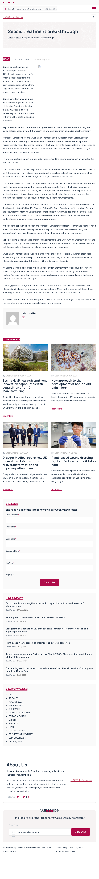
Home (10, 37)
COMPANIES (14, 709)
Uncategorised (16, 741)
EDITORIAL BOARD (17, 716)
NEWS (6, 59)
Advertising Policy (75, 847)
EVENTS (12, 719)
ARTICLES (13, 698)
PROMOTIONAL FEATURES (21, 734)
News (18, 37)
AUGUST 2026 (15, 701)
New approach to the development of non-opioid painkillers (31, 9)
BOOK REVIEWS (16, 705)
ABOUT (12, 694)
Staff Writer (24, 59)
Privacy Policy (61, 847)
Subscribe (49, 582)
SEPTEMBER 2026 (17, 737)
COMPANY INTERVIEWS (19, 712)
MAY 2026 (13, 723)
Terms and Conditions (65, 851)
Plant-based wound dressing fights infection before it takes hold (38, 642)
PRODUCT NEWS (17, 730)
